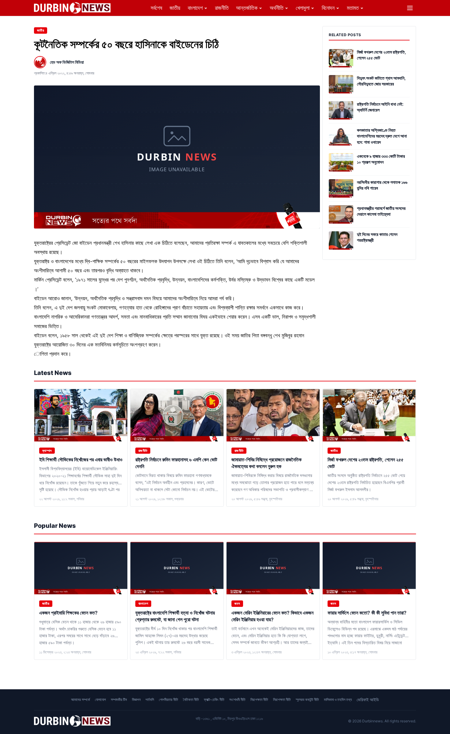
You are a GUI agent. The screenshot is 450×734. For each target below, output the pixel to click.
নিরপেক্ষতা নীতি (259, 699)
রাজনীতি (222, 8)
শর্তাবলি (149, 699)
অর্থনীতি (276, 8)
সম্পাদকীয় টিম (119, 699)
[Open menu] (410, 8)
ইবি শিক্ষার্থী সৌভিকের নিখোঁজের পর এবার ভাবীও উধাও (80, 459)
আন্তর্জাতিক (246, 8)
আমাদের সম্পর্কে (80, 699)
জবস (237, 603)
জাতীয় (175, 8)
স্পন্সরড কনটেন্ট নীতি (307, 699)
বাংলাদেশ (195, 8)
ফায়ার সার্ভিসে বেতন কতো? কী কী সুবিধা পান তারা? (367, 613)
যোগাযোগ (100, 699)
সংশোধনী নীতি (237, 699)
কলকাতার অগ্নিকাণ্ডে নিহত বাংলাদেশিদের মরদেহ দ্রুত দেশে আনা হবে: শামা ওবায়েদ (382, 136)
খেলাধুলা (302, 8)
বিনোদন (328, 8)
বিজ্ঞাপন (136, 699)
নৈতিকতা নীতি (191, 699)
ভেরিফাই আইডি (368, 699)
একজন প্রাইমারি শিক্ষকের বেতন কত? (68, 613)
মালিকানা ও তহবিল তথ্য (338, 699)
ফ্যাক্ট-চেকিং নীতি (214, 699)
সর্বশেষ (156, 8)
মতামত (353, 8)
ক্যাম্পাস (47, 450)
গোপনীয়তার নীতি (168, 699)
